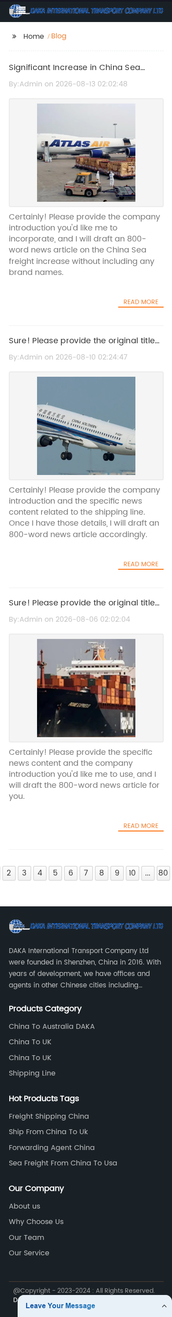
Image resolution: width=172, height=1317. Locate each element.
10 (132, 873)
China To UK (30, 1042)
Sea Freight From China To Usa (63, 1163)
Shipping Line (32, 1073)
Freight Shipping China (49, 1116)
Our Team (26, 1237)
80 (163, 873)
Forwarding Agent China (52, 1148)
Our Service (29, 1253)
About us (24, 1206)
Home (33, 36)
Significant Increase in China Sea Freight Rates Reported (75, 74)
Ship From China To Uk (48, 1132)
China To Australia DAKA (52, 1026)
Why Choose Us (36, 1222)
